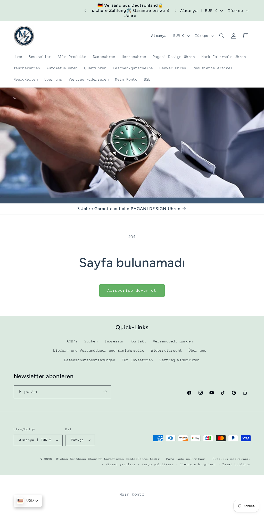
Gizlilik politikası (232, 459)
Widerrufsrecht (166, 350)
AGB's (72, 341)
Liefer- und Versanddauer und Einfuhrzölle (99, 350)
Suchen (91, 341)
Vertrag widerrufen (180, 360)
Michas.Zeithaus (72, 459)
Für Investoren (137, 360)
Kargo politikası (158, 464)
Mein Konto (132, 494)
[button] (222, 36)
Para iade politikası (186, 459)
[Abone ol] (105, 391)
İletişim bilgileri (198, 464)
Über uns (198, 350)
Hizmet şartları (121, 464)
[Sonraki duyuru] (175, 10)
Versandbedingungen (173, 341)
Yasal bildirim (236, 464)
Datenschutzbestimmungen (90, 360)
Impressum (114, 341)
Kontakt (138, 341)
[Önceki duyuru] (85, 10)
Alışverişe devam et (132, 290)
